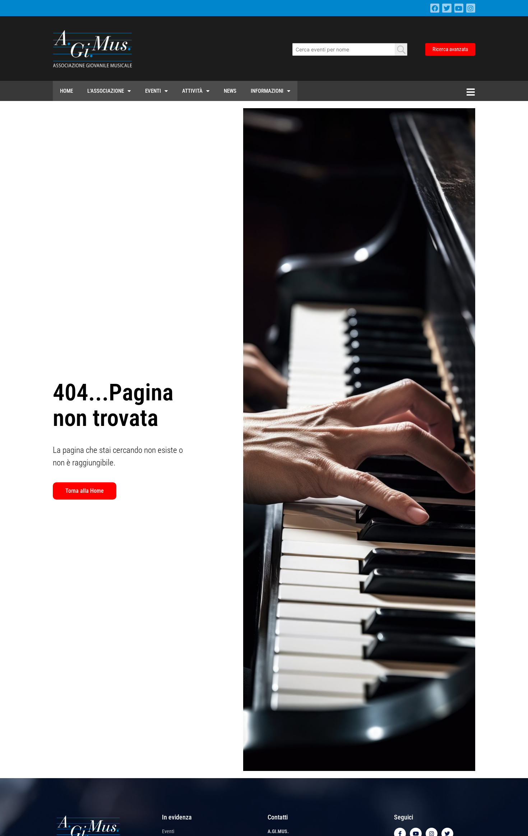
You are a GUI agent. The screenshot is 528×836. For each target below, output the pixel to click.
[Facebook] (434, 8)
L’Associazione (105, 91)
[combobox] (349, 49)
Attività (192, 91)
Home (66, 91)
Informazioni (267, 91)
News (230, 91)
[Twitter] (446, 8)
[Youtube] (458, 8)
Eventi (153, 91)
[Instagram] (470, 8)
